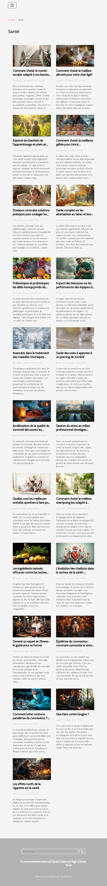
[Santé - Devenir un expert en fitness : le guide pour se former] (32, 626)
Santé (55, 861)
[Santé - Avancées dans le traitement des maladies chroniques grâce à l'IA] (32, 337)
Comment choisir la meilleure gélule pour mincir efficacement (74, 144)
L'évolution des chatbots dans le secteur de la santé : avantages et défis (75, 572)
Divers (82, 861)
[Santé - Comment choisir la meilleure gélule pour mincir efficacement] (75, 125)
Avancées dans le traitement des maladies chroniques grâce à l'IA (31, 357)
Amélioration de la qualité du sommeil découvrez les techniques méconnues (31, 429)
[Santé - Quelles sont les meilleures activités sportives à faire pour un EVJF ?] (32, 483)
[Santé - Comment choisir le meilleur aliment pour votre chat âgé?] (75, 55)
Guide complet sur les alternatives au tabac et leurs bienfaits (74, 214)
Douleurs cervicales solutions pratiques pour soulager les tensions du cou (31, 214)
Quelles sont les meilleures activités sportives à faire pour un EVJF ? (32, 502)
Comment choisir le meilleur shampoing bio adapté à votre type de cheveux (74, 502)
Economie (27, 861)
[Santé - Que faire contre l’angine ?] (75, 699)
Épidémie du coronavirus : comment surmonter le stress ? (74, 645)
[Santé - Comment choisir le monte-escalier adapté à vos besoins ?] (32, 55)
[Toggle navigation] (12, 5)
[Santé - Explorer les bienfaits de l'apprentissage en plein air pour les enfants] (32, 125)
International (42, 861)
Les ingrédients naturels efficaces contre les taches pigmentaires (30, 572)
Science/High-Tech (69, 863)
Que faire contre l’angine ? (72, 714)
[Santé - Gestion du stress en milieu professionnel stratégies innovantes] (75, 410)
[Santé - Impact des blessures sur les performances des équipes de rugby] (75, 268)
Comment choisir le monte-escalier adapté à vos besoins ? (31, 74)
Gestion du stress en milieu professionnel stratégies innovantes (73, 429)
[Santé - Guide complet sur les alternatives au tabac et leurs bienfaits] (75, 195)
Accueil (11, 19)
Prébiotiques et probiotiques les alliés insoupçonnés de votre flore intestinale (31, 287)
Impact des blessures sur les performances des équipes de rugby (75, 287)
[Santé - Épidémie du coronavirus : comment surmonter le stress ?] (75, 626)
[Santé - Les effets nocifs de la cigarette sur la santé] (32, 768)
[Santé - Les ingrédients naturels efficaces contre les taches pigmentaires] (32, 553)
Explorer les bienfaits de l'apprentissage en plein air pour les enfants (29, 144)
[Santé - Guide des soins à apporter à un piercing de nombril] (75, 337)
